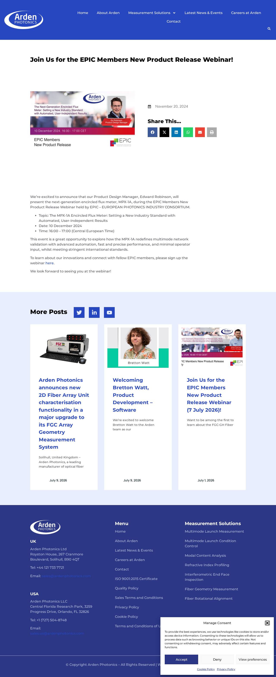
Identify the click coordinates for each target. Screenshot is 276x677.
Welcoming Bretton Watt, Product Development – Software (133, 395)
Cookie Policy (206, 669)
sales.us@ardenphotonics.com (57, 633)
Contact (174, 21)
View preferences (253, 659)
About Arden (108, 13)
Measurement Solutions (149, 13)
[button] (267, 623)
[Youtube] (109, 312)
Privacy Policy (226, 669)
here (49, 263)
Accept (181, 659)
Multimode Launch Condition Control (210, 543)
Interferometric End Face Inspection (207, 577)
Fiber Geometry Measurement (211, 589)
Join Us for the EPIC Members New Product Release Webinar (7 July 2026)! (209, 395)
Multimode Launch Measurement (214, 531)
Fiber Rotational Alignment (209, 599)
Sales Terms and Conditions (139, 598)
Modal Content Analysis (205, 555)
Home (82, 13)
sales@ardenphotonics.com (66, 576)
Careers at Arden (246, 13)
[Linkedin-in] (94, 312)
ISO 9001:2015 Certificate (136, 579)
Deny (217, 659)
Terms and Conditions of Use (140, 626)
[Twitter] (79, 312)
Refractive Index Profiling (207, 565)
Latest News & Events (204, 13)
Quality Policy (126, 588)
